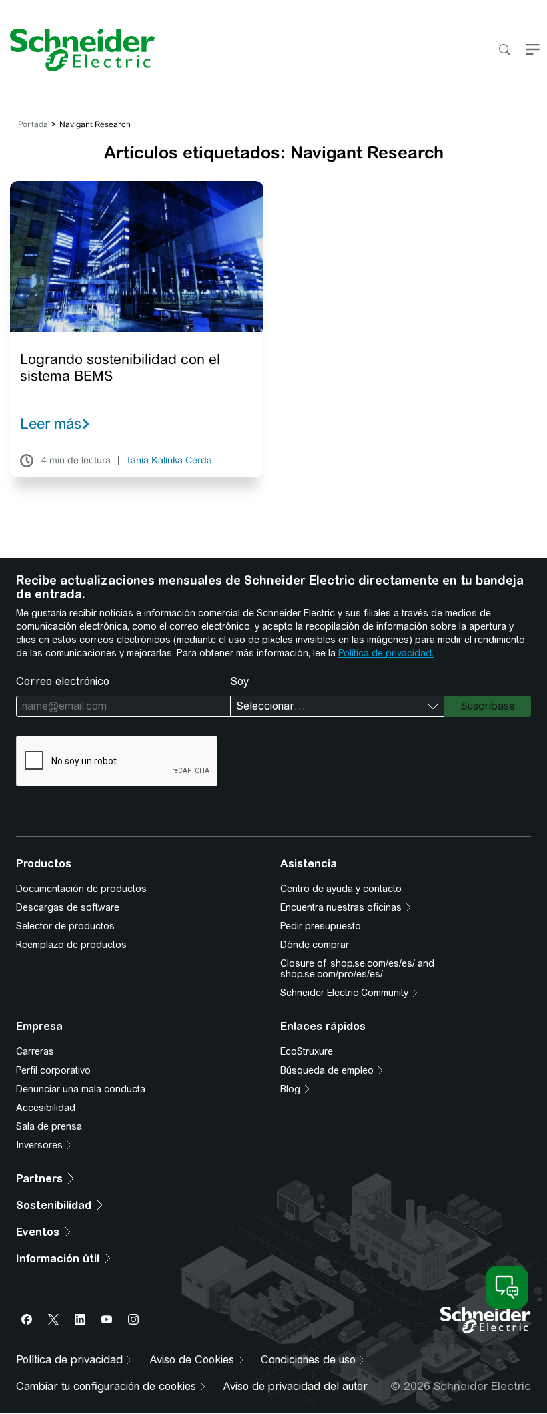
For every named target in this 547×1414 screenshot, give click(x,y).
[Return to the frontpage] (77, 50)
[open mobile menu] (532, 50)
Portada (33, 124)
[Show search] (504, 50)
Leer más (50, 423)
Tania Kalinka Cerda (169, 460)
